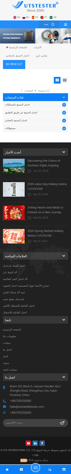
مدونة (6, 363)
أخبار (5, 356)
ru (27, 17)
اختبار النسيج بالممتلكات (17, 105)
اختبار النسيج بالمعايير (17, 56)
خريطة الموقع (43, 450)
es (37, 17)
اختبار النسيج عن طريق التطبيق (21, 112)
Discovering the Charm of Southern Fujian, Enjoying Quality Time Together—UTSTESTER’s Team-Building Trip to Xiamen (48, 163)
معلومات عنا (9, 336)
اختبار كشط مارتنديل (14, 266)
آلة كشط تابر (10, 272)
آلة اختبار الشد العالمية (15, 279)
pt (45, 17)
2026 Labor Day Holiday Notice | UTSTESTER (47, 186)
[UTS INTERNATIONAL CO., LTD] (35, 6)
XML (36, 455)
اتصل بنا (7, 350)
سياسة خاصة (10, 370)
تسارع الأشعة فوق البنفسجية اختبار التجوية (26, 286)
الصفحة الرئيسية (18, 47)
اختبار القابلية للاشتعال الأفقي (19, 306)
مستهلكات (10, 128)
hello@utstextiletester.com (27, 407)
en (18, 17)
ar (54, 17)
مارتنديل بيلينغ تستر (13, 299)
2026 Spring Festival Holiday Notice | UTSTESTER (46, 233)
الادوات (37, 47)
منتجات (7, 343)
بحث (46, 24)
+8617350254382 (20, 401)
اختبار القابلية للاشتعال (15, 313)
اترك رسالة (35, 467)
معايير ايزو (41, 56)
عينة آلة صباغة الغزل (14, 292)
